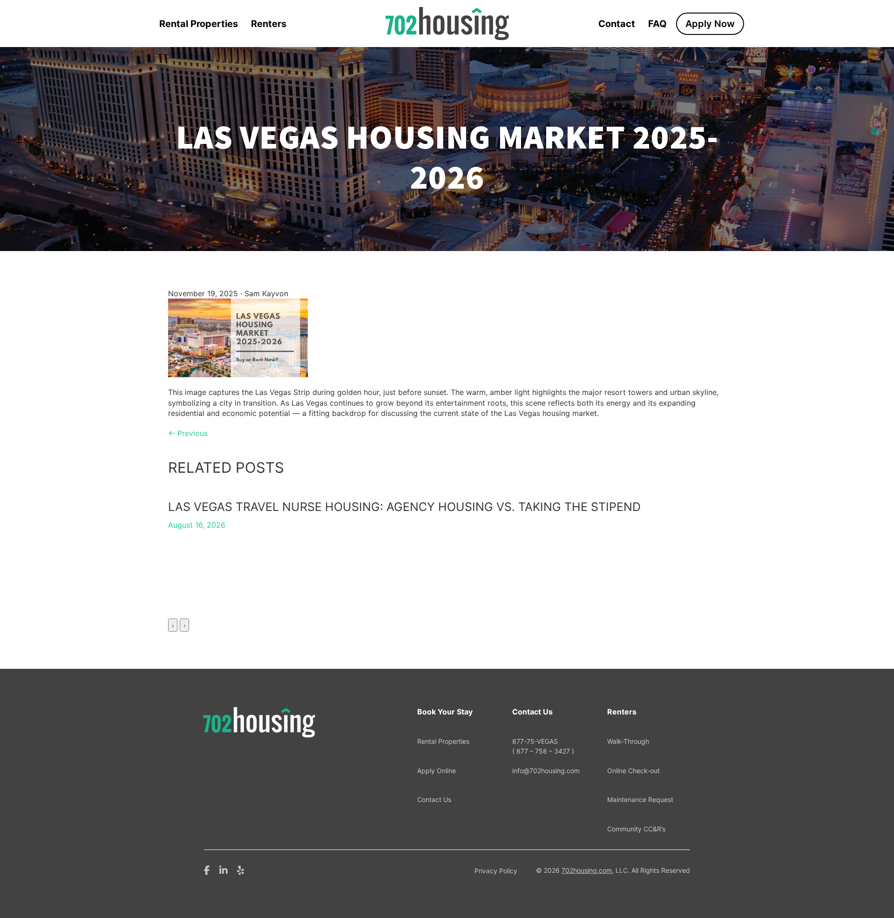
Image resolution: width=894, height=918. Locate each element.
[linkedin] (223, 869)
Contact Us (434, 799)
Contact (616, 23)
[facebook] (207, 869)
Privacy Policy (495, 871)
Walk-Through (628, 741)
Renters (268, 23)
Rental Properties (198, 23)
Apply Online (436, 771)
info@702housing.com (546, 771)
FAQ (657, 23)
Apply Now (710, 23)
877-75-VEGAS (543, 746)
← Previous (188, 433)
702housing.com (587, 870)
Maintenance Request (640, 799)
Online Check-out (633, 771)
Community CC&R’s (636, 829)
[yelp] (240, 869)
